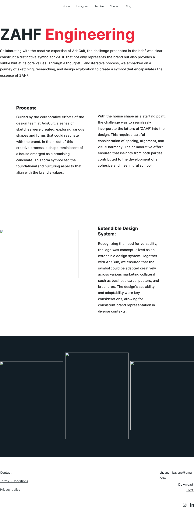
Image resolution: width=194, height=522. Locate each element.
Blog (128, 6)
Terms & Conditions (14, 481)
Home (66, 6)
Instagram (82, 6)
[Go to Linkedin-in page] (192, 505)
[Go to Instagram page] (186, 505)
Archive (99, 6)
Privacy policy (10, 489)
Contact (115, 6)
